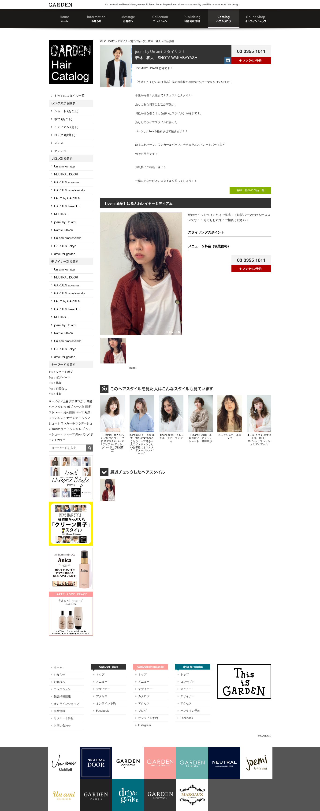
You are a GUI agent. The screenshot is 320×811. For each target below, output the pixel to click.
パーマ (79, 412)
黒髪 (55, 383)
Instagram (144, 725)
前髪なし (58, 388)
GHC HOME (107, 41)
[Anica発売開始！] (71, 550)
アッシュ (72, 428)
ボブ (70, 406)
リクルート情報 (64, 718)
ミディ (77, 417)
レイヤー (66, 417)
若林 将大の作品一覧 (250, 190)
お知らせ (59, 674)
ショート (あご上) (66, 111)
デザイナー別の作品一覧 (131, 41)
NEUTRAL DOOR (66, 174)
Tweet (132, 368)
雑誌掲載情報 (62, 696)
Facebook (102, 710)
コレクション (62, 689)
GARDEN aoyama (66, 182)
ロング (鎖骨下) (64, 135)
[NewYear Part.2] (71, 457)
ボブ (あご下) (63, 119)
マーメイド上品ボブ (61, 401)
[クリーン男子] (71, 503)
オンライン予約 (106, 703)
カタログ (143, 696)
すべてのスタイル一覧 (69, 95)
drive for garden (64, 254)
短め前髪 (69, 412)
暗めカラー (59, 428)
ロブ (82, 428)
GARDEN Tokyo (65, 246)
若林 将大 (154, 41)
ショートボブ (61, 372)
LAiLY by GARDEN (67, 198)
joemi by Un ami (65, 222)
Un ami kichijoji (64, 166)
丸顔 (87, 412)
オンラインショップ (66, 703)
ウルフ (86, 417)
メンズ (58, 143)
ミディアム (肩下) (66, 127)
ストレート (56, 412)
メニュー (101, 681)
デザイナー (103, 689)
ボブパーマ (59, 377)
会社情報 (59, 711)
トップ (100, 674)
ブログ (142, 710)
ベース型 (79, 406)
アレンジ (60, 151)
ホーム (58, 667)
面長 (88, 406)
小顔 (55, 394)
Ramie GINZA (63, 230)
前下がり (80, 401)
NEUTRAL (61, 214)
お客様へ (59, 682)
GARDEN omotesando (69, 190)
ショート (54, 423)
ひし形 (62, 406)
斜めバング (82, 434)
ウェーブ (69, 434)
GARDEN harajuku (66, 206)
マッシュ (54, 417)
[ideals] (71, 593)
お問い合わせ (62, 725)
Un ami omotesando (67, 238)
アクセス (101, 696)
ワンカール (68, 423)
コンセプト (187, 681)
